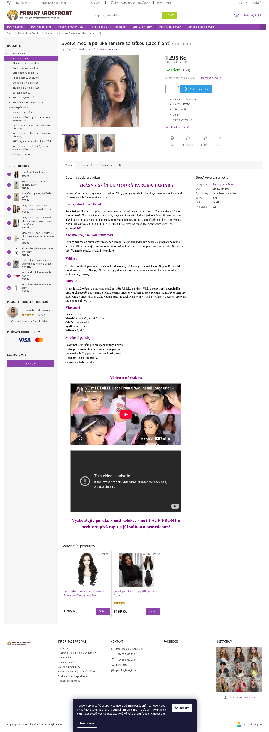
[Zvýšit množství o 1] (178, 87)
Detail (103, 611)
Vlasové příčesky (18, 107)
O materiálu (164, 3)
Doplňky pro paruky (20, 154)
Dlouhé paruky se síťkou (26, 63)
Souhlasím (182, 708)
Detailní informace (175, 127)
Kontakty (96, 3)
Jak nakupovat (66, 662)
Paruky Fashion (17, 53)
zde (147, 710)
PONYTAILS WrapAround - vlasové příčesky (31, 127)
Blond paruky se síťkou (25, 73)
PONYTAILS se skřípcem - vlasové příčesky (31, 135)
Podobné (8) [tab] (86, 165)
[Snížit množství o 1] (178, 91)
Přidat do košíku (198, 88)
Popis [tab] (68, 165)
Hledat (169, 15)
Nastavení (87, 723)
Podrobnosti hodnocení (107, 49)
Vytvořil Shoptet (253, 724)
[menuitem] (15, 27)
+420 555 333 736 (125, 654)
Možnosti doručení (211, 78)
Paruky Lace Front (19, 58)
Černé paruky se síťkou (25, 83)
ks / (31, 363)
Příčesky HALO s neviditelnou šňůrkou (33, 141)
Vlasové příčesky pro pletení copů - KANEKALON (32, 119)
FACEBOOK (122, 665)
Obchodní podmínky (69, 667)
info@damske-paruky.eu (129, 649)
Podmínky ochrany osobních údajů (77, 672)
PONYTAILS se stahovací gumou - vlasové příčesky (31, 148)
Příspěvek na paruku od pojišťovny (129, 3)
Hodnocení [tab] (106, 165)
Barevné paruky (21, 93)
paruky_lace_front (126, 670)
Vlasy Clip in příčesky (24, 112)
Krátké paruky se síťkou (26, 68)
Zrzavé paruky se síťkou (26, 88)
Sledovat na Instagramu (242, 697)
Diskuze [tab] (123, 165)
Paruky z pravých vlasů (21, 97)
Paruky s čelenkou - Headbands (26, 102)
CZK (241, 2)
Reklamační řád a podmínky (73, 676)
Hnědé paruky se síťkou (26, 78)
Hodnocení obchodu (69, 681)
